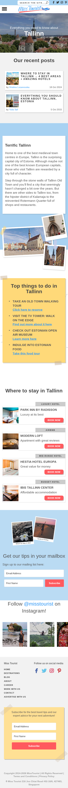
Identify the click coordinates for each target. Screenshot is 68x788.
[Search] (47, 2)
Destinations (12, 673)
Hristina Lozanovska (19, 87)
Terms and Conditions (25, 776)
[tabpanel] (34, 580)
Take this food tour (26, 353)
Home (7, 669)
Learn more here (25, 339)
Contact (9, 693)
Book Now (54, 420)
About (8, 681)
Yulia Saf (13, 109)
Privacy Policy (46, 776)
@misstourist (38, 604)
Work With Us (12, 689)
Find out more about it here (32, 324)
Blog (7, 677)
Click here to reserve (28, 309)
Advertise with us (15, 697)
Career (8, 685)
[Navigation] (4, 9)
